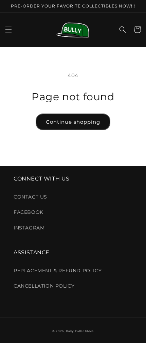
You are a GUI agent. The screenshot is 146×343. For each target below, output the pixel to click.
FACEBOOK (28, 212)
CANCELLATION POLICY (44, 286)
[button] (8, 29)
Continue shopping (73, 122)
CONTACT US (30, 197)
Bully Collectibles (80, 331)
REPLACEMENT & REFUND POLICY (58, 271)
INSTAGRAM (29, 228)
